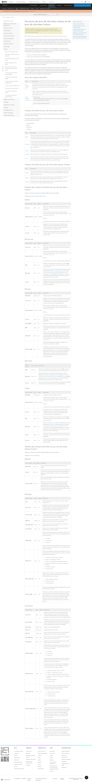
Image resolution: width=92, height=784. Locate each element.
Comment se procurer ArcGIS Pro (82, 5)
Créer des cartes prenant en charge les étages (11, 73)
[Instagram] (5, 760)
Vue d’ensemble (33, 5)
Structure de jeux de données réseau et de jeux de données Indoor (11, 68)
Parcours (32, 455)
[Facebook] (2, 758)
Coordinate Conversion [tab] (9, 35)
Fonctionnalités (43, 5)
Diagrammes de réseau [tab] (9, 104)
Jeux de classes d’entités (78, 23)
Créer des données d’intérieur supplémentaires (11, 82)
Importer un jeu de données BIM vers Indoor (59, 272)
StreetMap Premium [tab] (8, 110)
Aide (17, 8)
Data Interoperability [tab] (8, 38)
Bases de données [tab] (8, 28)
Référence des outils (24, 8)
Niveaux (26, 150)
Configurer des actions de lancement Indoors (11, 96)
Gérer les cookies (62, 779)
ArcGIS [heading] (15, 747)
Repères (26, 172)
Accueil (4, 8)
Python (32, 8)
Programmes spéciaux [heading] (66, 747)
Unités (26, 158)
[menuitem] (19, 751)
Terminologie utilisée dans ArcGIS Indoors (12, 59)
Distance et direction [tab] (8, 43)
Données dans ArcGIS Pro (8, 21)
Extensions (59, 5)
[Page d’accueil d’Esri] (4, 2)
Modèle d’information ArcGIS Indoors (11, 63)
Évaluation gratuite (68, 5)
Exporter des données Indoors (12, 88)
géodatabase (64, 70)
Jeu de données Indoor (27, 86)
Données (8, 17)
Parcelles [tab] (6, 107)
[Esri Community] (2, 760)
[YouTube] (8, 760)
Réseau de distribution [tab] (9, 115)
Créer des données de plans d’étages (11, 78)
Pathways (27, 177)
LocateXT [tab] (6, 102)
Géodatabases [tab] (7, 30)
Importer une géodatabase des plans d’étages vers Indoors (56, 374)
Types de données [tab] (8, 33)
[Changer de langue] (85, 2)
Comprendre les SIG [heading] (42, 747)
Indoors (12, 17)
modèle (40, 70)
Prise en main (11, 8)
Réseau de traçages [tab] (8, 112)
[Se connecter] (89, 1)
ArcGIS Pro (4, 5)
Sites (40, 196)
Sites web (27, 154)
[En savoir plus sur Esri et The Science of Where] (5, 751)
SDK (37, 8)
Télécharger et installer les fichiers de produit (12, 55)
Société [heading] (51, 747)
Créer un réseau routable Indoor (12, 85)
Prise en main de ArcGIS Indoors (11, 51)
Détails (26, 137)
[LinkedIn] (8, 758)
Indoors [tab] (6, 49)
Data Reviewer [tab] (7, 41)
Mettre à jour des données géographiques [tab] (9, 24)
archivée (41, 29)
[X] (5, 758)
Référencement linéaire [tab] (9, 99)
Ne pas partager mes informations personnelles (76, 779)
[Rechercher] (82, 2)
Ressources (51, 5)
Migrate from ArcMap (45, 8)
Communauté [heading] (29, 747)
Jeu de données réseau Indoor (28, 99)
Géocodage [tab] (7, 46)
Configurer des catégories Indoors (11, 91)
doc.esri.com (32, 11)
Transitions (27, 181)
